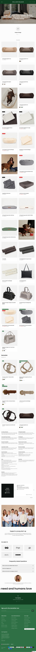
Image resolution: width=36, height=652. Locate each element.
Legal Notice (26, 626)
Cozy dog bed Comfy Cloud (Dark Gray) (26, 171)
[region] (24, 490)
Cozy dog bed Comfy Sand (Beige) (8, 149)
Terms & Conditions (27, 622)
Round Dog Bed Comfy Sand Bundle (8, 325)
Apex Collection (13, 617)
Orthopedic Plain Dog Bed (6, 81)
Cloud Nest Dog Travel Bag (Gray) (25, 302)
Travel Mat (4, 258)
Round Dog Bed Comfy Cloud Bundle (25, 325)
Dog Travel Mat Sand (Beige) (7, 280)
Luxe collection (13, 620)
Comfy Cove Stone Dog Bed (24, 193)
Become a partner (4, 626)
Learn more (3, 640)
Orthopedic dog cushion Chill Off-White (26, 215)
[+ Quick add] (16, 56)
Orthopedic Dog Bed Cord (23, 58)
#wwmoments (3, 620)
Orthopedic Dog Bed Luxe (23, 104)
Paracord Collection (14, 622)
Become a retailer (4, 625)
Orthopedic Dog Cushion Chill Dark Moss (9, 237)
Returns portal (26, 619)
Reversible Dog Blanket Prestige (24, 127)
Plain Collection (13, 623)
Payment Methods (27, 620)
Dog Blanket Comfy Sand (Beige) (24, 149)
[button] (15, 490)
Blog (2, 622)
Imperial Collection (14, 619)
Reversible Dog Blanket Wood (7, 127)
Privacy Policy (26, 625)
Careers (2, 623)
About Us (2, 617)
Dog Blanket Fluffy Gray (6, 193)
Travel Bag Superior (22, 280)
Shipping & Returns (27, 617)
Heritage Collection (14, 628)
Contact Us (3, 619)
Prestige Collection (14, 625)
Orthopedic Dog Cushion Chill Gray (8, 215)
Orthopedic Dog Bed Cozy (6, 58)
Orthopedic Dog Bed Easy (23, 81)
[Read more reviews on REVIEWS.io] (7, 493)
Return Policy (26, 623)
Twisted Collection (14, 626)
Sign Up (33, 610)
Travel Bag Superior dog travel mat (25, 258)
